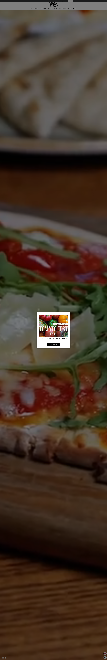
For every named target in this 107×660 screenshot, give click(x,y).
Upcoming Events (53, 344)
